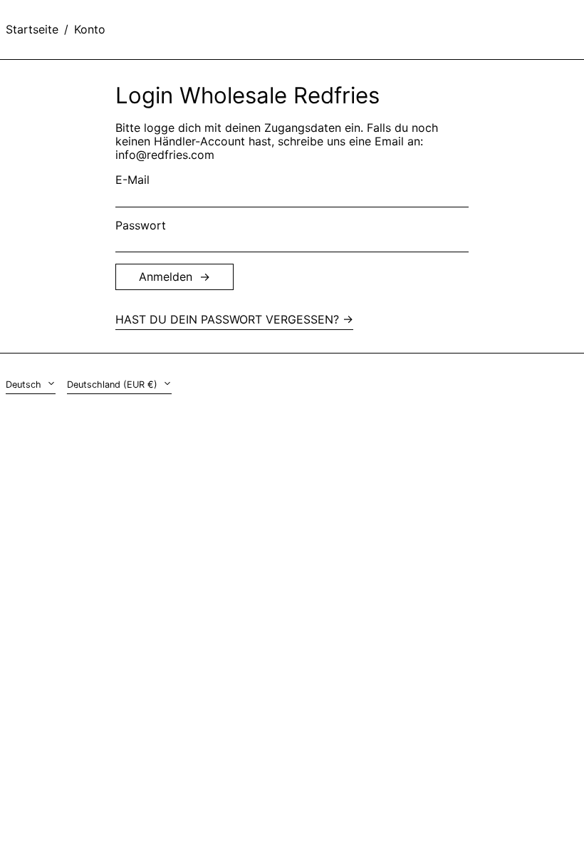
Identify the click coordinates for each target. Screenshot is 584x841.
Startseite (32, 29)
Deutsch (25, 384)
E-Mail (132, 180)
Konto (89, 29)
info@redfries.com (164, 155)
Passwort (140, 225)
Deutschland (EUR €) (113, 384)
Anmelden (165, 276)
